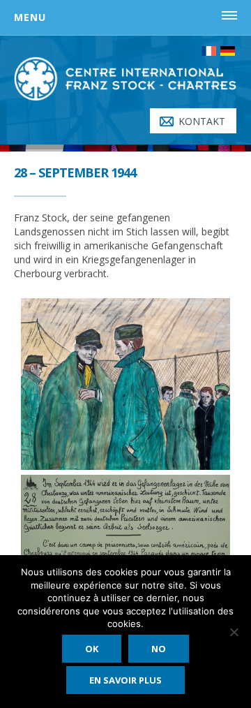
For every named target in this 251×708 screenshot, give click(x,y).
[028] (125, 384)
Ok (91, 648)
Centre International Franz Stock (125, 84)
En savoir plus (125, 680)
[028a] (125, 539)
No (158, 648)
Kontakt (201, 121)
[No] (234, 632)
